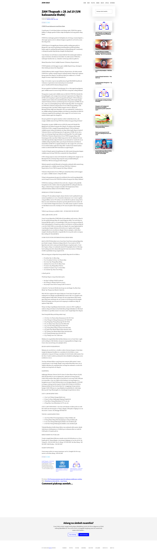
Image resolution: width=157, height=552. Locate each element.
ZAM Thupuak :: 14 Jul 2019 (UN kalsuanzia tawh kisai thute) (62, 470)
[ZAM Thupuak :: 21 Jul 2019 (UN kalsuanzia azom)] (49, 465)
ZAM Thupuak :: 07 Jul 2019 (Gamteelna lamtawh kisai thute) (76, 470)
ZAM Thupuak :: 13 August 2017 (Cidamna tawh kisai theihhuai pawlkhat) (103, 34)
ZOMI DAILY (46, 3)
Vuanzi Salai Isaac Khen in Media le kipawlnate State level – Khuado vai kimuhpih (103, 152)
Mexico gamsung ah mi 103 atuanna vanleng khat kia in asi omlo (103, 133)
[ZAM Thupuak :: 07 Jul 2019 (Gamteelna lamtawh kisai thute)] (76, 464)
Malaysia (49, 19)
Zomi (57, 19)
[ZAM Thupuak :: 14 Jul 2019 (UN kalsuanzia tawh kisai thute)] (62, 464)
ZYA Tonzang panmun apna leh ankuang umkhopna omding (64, 479)
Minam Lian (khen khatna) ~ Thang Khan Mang (102, 126)
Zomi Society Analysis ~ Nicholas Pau (103, 71)
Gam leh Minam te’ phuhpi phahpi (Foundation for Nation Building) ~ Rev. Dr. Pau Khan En (103, 53)
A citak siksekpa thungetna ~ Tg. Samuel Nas (103, 83)
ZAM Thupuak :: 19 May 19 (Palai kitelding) (103, 100)
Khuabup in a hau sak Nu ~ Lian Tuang (56, 481)
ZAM (54, 19)
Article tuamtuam (84, 534)
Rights (50, 547)
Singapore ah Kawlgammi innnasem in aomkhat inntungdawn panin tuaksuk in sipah (103, 107)
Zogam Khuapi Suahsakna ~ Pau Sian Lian (103, 77)
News (52, 19)
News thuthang (72, 534)
